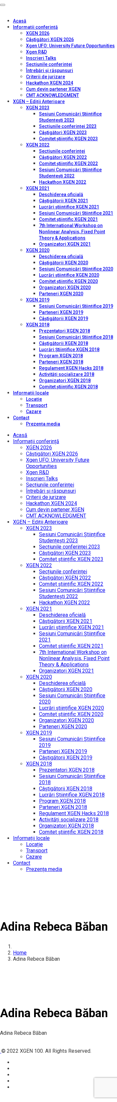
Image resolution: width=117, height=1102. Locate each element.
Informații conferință (35, 27)
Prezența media (43, 424)
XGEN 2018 (37, 324)
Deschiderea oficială (61, 194)
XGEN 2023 (37, 107)
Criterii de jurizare (45, 76)
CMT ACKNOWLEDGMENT (52, 95)
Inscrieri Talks (41, 58)
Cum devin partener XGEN (53, 89)
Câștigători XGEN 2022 (63, 157)
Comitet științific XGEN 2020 (68, 281)
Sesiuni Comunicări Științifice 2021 (76, 213)
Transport (36, 405)
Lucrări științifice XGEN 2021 (69, 207)
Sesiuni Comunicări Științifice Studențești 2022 (72, 593)
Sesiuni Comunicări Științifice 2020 (76, 269)
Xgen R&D (36, 51)
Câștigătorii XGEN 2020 (63, 262)
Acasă (19, 20)
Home (20, 953)
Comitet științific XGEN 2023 (68, 138)
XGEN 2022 (37, 144)
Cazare (33, 411)
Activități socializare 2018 (66, 374)
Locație (34, 399)
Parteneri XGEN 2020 (61, 293)
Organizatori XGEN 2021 (65, 244)
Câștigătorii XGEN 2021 (63, 200)
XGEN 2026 (37, 33)
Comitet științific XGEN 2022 (68, 163)
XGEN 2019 (37, 300)
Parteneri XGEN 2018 (61, 362)
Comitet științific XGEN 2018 (68, 386)
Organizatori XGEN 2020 (65, 287)
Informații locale (31, 393)
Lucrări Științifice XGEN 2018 (69, 349)
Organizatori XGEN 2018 (65, 380)
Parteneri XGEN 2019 (61, 312)
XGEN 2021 (37, 188)
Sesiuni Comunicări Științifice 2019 (76, 306)
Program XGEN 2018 (61, 355)
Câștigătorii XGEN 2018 (63, 343)
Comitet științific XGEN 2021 (68, 219)
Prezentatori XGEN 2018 (64, 331)
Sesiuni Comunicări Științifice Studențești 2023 (72, 537)
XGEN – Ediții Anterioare (39, 101)
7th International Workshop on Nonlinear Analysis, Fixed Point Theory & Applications (72, 232)
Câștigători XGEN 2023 (63, 132)
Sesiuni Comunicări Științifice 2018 (76, 337)
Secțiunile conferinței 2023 (68, 126)
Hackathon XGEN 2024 (49, 82)
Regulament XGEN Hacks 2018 (71, 368)
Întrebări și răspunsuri (49, 70)
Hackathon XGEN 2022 (62, 182)
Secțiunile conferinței (49, 64)
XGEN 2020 (37, 250)
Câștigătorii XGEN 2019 (63, 318)
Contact (21, 417)
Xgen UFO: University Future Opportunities (70, 45)
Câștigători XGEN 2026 (50, 39)
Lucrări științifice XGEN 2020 (69, 275)
